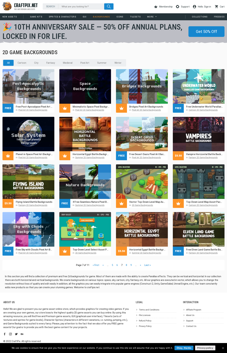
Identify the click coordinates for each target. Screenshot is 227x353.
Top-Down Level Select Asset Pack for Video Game (91, 249)
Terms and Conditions (149, 310)
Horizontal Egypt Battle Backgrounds (91, 154)
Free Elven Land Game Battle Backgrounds (204, 249)
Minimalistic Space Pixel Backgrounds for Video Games (91, 106)
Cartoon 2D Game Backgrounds (203, 110)
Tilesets (135, 17)
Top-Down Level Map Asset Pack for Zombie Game (204, 202)
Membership (166, 6)
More (150, 17)
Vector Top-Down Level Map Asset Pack (147, 202)
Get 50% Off (206, 31)
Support (185, 6)
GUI (85, 17)
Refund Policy (145, 321)
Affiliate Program (193, 310)
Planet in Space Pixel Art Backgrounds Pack (34, 154)
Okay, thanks (184, 348)
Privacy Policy (145, 326)
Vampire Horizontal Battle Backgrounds (204, 154)
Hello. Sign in (204, 6)
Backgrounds (101, 17)
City (36, 62)
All (8, 62)
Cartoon (22, 62)
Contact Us (191, 326)
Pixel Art (84, 62)
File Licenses (145, 315)
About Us (190, 315)
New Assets (9, 17)
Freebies (219, 17)
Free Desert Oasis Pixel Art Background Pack (147, 154)
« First (96, 265)
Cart (222, 6)
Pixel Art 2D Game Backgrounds (32, 110)
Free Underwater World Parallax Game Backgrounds (204, 106)
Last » (147, 265)
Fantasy (50, 62)
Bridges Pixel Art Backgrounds (146, 106)
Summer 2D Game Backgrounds (90, 157)
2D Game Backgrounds (142, 205)
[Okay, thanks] (223, 348)
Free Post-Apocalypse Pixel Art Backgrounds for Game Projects (34, 106)
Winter (117, 62)
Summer (102, 62)
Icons (119, 17)
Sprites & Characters (62, 17)
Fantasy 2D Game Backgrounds (203, 157)
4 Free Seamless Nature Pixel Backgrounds (91, 202)
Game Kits (36, 17)
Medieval (67, 62)
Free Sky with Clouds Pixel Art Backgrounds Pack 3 (34, 249)
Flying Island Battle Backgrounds (34, 202)
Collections (199, 17)
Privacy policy (205, 348)
